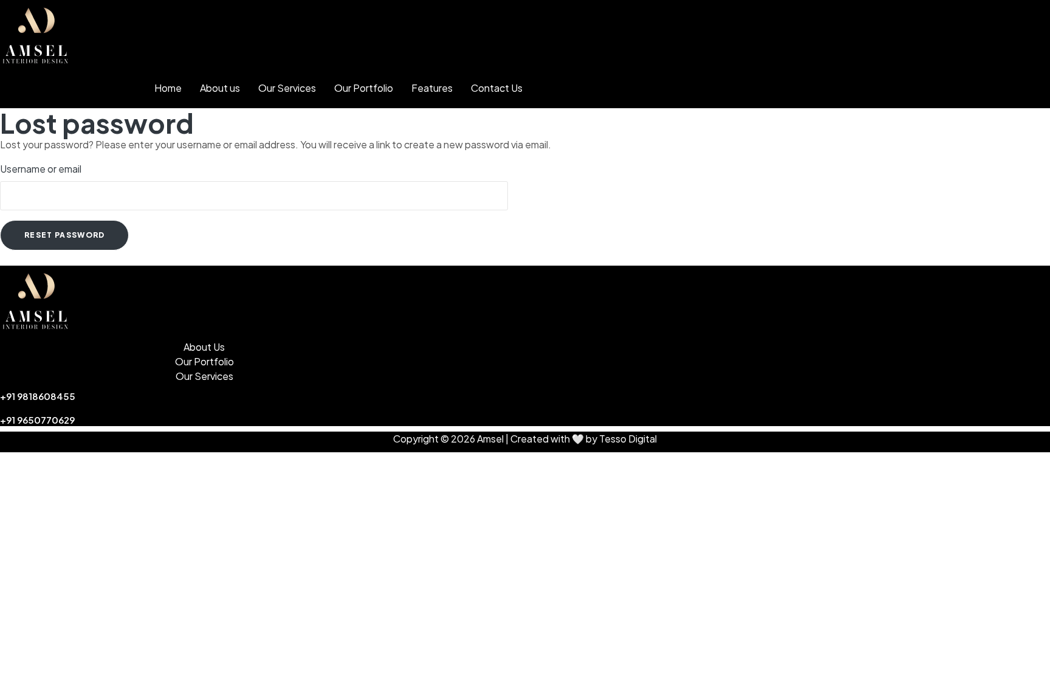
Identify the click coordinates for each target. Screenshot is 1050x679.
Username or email (40, 168)
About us (220, 87)
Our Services (287, 87)
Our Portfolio (363, 87)
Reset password (64, 235)
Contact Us (497, 87)
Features (432, 87)
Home (168, 87)
